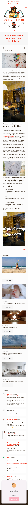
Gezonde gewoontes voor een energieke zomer (13, 276)
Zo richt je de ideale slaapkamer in (10, 327)
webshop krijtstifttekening (8, 136)
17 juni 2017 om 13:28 (11, 459)
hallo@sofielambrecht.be (14, 1)
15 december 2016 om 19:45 (12, 421)
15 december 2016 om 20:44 (13, 433)
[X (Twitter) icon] (10, 3)
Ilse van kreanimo (12, 419)
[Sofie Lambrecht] (14, 16)
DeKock (9, 476)
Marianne (10, 394)
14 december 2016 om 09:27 (12, 395)
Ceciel (9, 457)
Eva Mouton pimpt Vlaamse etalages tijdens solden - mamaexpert (14, 444)
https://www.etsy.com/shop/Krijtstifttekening (17, 463)
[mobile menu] (26, 7)
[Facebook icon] (8, 3)
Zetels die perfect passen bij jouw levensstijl (12, 381)
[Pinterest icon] (14, 3)
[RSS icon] (19, 3)
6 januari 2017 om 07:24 (12, 447)
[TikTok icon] (17, 3)
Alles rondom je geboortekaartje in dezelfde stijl (13, 303)
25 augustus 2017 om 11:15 (12, 478)
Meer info (14, 495)
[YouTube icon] (12, 3)
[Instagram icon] (16, 3)
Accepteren (14, 499)
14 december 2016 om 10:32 (12, 412)
